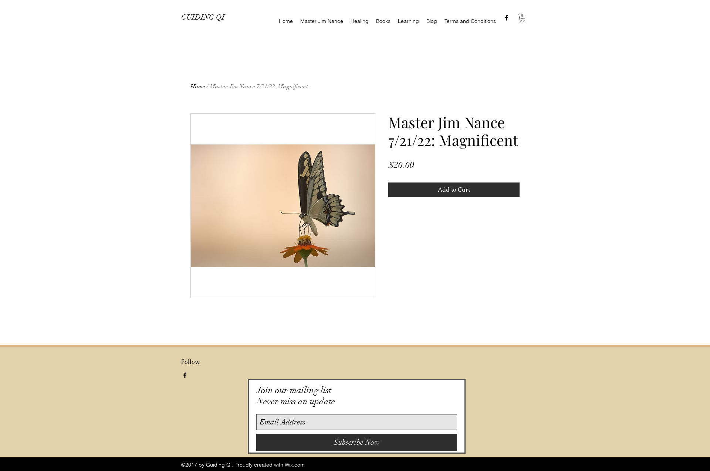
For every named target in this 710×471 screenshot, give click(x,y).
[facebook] (506, 17)
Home (197, 86)
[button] (522, 17)
